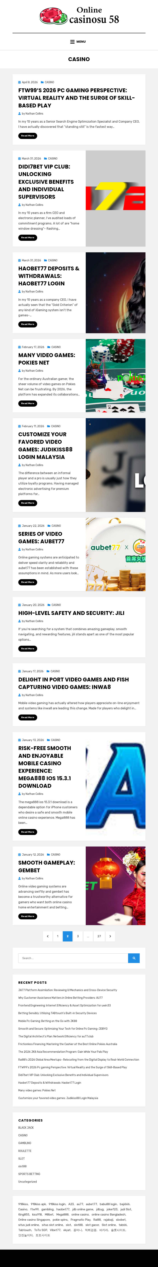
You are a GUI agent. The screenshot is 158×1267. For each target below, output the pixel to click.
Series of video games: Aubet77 (41, 537)
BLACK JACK (26, 1127)
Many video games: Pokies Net (46, 358)
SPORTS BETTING (29, 1174)
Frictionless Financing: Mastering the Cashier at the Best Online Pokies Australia (67, 1044)
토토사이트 (43, 1235)
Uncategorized (27, 1181)
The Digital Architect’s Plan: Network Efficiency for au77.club (55, 1036)
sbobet (121, 1219)
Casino (22, 1209)
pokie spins (60, 1219)
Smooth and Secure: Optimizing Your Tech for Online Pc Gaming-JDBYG (63, 1028)
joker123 (112, 1209)
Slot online (109, 1225)
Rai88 (97, 1219)
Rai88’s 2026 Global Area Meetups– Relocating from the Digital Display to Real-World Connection (78, 1059)
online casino (80, 1214)
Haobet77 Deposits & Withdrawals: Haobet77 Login (49, 276)
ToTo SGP (40, 1230)
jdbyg (100, 1209)
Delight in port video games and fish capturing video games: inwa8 (73, 683)
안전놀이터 (25, 1235)
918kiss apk (38, 1204)
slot (68, 1225)
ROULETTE (24, 1151)
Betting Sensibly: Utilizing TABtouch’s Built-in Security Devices (57, 1013)
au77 (80, 1204)
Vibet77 (55, 1230)
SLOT (21, 1158)
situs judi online (28, 1225)
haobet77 (62, 1209)
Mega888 (62, 1214)
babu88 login (108, 1204)
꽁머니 (77, 1230)
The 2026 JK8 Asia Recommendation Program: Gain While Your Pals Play (63, 1051)
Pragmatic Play (80, 1219)
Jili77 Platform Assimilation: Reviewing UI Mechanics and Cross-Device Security (67, 990)
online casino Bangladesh (108, 1214)
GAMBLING (24, 1143)
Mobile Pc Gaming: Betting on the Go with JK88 (47, 1021)
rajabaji (108, 1219)
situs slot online (52, 1225)
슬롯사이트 (118, 1230)
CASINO (49, 82)
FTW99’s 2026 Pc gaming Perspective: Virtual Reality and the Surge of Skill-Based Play (76, 98)
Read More (27, 135)
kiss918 (37, 1214)
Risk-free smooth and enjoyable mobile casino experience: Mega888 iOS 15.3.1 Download (44, 767)
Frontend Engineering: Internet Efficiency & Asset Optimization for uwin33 (64, 1005)
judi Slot (125, 1209)
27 (101, 936)
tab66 (123, 1225)
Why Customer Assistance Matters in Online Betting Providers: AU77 (60, 997)
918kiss (23, 1204)
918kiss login (57, 1204)
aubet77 (91, 1204)
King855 (23, 1214)
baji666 (125, 1204)
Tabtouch (24, 1230)
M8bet (49, 1214)
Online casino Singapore (34, 1219)
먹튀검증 (91, 1230)
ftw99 (34, 1209)
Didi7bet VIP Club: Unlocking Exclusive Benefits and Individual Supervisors (46, 182)
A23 (71, 1204)
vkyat (67, 1230)
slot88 (22, 1166)
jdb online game (82, 1209)
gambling (47, 1209)
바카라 (103, 1230)
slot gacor (92, 1225)
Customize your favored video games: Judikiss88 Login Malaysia (45, 446)
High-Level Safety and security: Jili (71, 613)
